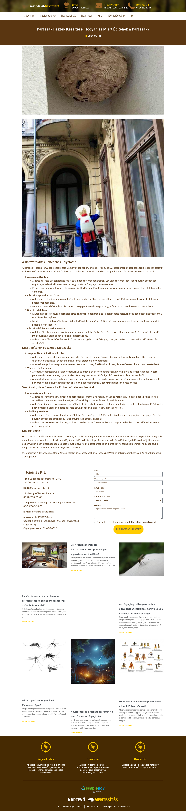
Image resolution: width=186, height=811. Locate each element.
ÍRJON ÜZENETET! (111, 5)
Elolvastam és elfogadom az (126, 522)
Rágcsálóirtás (68, 15)
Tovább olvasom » (28, 622)
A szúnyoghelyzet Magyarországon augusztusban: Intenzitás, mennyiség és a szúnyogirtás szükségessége (141, 609)
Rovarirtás (86, 15)
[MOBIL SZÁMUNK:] (131, 6)
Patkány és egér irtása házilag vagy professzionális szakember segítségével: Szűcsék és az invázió (43, 601)
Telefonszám (101, 479)
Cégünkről (29, 15)
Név (96, 470)
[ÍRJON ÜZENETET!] (99, 6)
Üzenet (98, 505)
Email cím (99, 488)
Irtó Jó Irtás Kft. (85, 440)
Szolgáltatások (48, 15)
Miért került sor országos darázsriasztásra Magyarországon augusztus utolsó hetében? (89, 549)
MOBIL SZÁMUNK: (143, 5)
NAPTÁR (74, 5)
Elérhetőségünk (116, 15)
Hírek (100, 15)
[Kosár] (132, 16)
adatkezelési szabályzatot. (141, 522)
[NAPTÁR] (66, 6)
